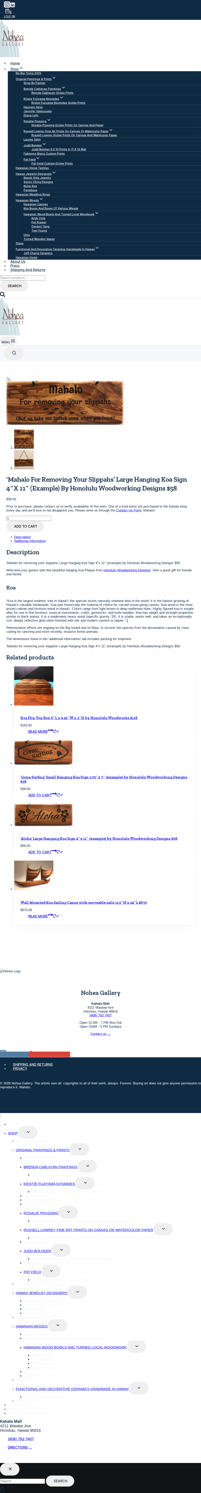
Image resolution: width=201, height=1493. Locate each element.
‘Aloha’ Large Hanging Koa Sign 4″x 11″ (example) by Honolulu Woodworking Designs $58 (98, 838)
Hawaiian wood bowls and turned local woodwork (75, 1347)
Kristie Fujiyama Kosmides (49, 1184)
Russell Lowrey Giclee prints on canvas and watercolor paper (74, 135)
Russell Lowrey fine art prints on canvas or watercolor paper (88, 1230)
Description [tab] (22, 537)
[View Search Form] (13, 353)
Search (14, 286)
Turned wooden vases (39, 239)
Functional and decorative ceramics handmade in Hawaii (72, 1389)
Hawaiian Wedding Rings (33, 194)
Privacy (20, 1069)
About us (17, 262)
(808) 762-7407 (101, 1015)
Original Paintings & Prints (42, 1150)
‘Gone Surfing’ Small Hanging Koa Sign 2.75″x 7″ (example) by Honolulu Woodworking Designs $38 (103, 779)
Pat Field (32, 1272)
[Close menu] (0, 1116)
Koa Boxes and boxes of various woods (51, 208)
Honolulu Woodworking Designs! (127, 570)
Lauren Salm (32, 139)
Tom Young (39, 230)
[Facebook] (3, 1458)
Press (15, 266)
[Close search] (9, 1469)
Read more (38, 732)
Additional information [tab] (30, 541)
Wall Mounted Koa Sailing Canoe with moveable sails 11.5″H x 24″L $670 (83, 902)
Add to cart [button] (39, 795)
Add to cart (25, 526)
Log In (9, 16)
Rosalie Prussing (41, 1213)
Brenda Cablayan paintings (50, 1167)
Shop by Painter (34, 83)
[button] (8, 379)
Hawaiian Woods (32, 1326)
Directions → (20, 1447)
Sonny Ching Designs (38, 182)
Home (15, 63)
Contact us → (100, 1034)
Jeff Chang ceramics (38, 253)
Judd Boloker (37, 1251)
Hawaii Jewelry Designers (41, 1293)
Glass (20, 243)
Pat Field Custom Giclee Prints (52, 163)
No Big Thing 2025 (28, 73)
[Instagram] (7, 6)
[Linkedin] (12, 6)
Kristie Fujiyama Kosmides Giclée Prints (58, 102)
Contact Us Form (128, 510)
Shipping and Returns (28, 270)
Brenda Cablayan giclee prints (52, 92)
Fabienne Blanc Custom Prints (44, 153)
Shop (13, 1133)
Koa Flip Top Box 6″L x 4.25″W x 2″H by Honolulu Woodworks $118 (78, 718)
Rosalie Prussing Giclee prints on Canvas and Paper (67, 125)
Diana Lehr (31, 115)
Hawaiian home (26, 257)
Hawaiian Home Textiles (32, 168)
